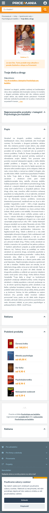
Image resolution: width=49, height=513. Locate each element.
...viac (20, 101)
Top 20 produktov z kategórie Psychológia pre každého (21, 82)
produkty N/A (24, 417)
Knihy (15, 16)
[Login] (45, 3)
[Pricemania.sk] (24, 3)
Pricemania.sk (6, 16)
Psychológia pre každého (10, 19)
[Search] (45, 9)
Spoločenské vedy (25, 16)
